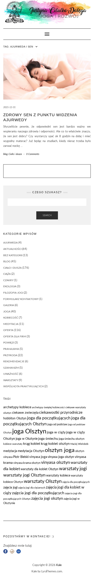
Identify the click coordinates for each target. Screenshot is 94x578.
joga (6, 311)
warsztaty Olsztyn (43, 481)
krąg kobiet (31, 443)
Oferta (8, 330)
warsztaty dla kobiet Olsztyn (39, 469)
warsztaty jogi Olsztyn (24, 475)
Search (47, 215)
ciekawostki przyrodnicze (61, 412)
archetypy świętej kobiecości (48, 407)
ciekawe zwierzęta (25, 412)
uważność (10, 374)
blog (5, 154)
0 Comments (32, 154)
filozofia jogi (13, 292)
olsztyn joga (60, 450)
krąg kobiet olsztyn (55, 443)
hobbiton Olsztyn (14, 418)
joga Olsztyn (29, 431)
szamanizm (11, 367)
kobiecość (10, 317)
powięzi (8, 342)
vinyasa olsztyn (55, 462)
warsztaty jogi (73, 468)
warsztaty (10, 380)
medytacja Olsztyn (31, 451)
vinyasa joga (38, 457)
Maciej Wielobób (79, 444)
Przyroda (10, 355)
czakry (8, 280)
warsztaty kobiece (58, 475)
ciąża (7, 274)
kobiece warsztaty (13, 444)
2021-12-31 (9, 107)
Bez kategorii (12, 255)
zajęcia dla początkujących (76, 482)
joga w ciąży (56, 432)
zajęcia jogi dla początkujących (38, 493)
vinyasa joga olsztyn (61, 457)
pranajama (11, 349)
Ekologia (9, 286)
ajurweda (10, 242)
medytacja (10, 324)
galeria (8, 305)
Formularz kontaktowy (20, 299)
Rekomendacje (13, 361)
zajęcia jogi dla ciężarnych (31, 488)
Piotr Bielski (21, 457)
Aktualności (12, 249)
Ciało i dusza (15, 154)
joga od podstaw (57, 424)
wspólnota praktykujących (23, 386)
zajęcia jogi (10, 487)
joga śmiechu (48, 438)
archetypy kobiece (17, 407)
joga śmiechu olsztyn (71, 439)
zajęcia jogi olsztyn (47, 498)
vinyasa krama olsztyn (26, 463)
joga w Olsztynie (27, 438)
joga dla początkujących (49, 418)
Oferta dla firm (14, 336)
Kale (59, 565)
